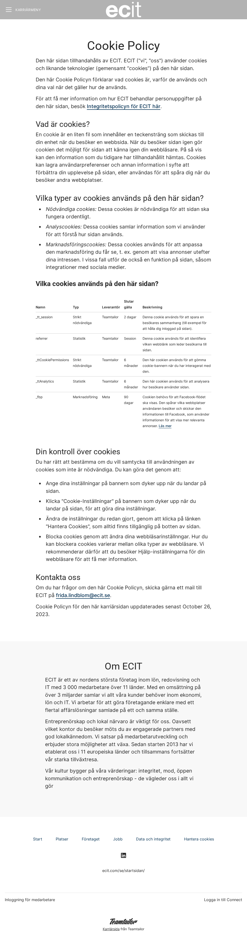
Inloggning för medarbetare (30, 899)
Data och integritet (153, 839)
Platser (62, 839)
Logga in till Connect (223, 899)
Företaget (91, 839)
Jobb (118, 839)
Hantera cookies (199, 839)
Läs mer (165, 426)
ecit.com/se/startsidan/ (123, 870)
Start (37, 839)
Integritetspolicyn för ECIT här (123, 106)
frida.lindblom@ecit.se (83, 595)
